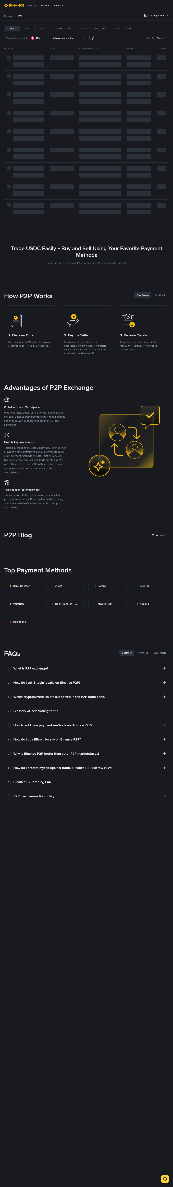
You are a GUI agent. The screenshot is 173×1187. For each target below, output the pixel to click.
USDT (43, 28)
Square (57, 5)
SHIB (104, 28)
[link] (23, 586)
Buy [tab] (12, 28)
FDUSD (71, 28)
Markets (32, 5)
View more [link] (158, 535)
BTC (51, 28)
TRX (112, 28)
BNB (80, 28)
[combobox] (39, 38)
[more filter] (92, 38)
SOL (120, 28)
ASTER (129, 28)
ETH (88, 28)
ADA (96, 28)
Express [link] (9, 16)
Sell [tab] (27, 28)
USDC (60, 28)
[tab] (9, 16)
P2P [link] (20, 16)
